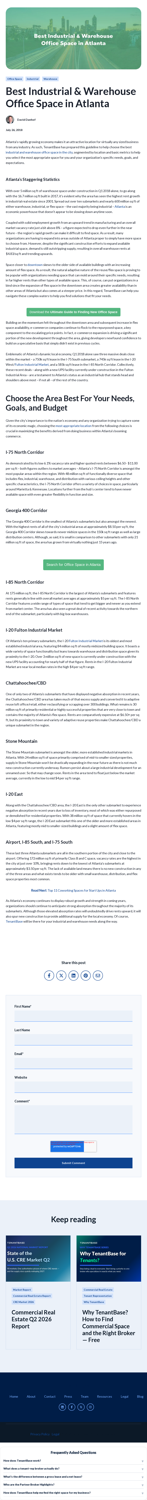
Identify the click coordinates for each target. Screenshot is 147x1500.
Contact (50, 1396)
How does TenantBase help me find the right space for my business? (47, 1492)
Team (84, 1396)
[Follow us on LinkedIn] (62, 1407)
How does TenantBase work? (22, 1460)
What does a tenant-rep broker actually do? (31, 1468)
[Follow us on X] (81, 1407)
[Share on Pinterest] (86, 976)
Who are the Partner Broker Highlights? (28, 1484)
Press (68, 1396)
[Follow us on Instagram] (90, 1407)
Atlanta (120, 206)
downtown (35, 265)
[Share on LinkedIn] (73, 976)
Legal (124, 1396)
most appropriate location (74, 426)
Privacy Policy (40, 1434)
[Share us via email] (98, 976)
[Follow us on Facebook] (71, 1407)
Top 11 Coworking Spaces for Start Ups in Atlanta (73, 890)
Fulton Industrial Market (32, 364)
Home (14, 1396)
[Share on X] (61, 976)
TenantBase (14, 921)
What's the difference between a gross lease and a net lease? (42, 1476)
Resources (104, 1396)
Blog (140, 1396)
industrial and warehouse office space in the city (39, 152)
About (31, 1396)
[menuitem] (14, 1396)
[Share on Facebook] (49, 976)
